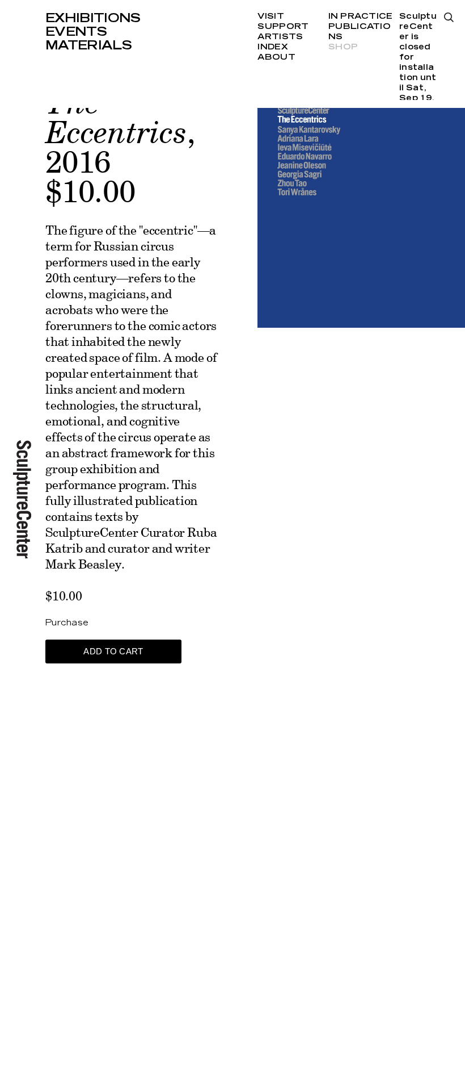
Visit (270, 16)
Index (272, 47)
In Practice (360, 16)
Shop (343, 47)
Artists (280, 37)
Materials (88, 45)
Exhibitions (93, 18)
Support (282, 27)
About (276, 57)
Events (76, 32)
